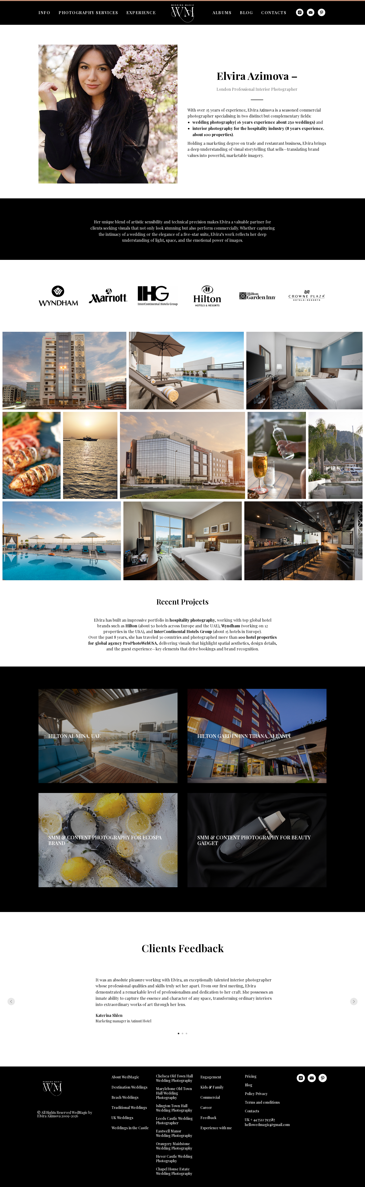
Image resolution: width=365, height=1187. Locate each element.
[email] (310, 12)
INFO (44, 12)
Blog (248, 1085)
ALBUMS (222, 12)
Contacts (252, 1111)
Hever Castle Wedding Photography (174, 1158)
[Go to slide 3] (186, 1033)
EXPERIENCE (141, 12)
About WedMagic (125, 1077)
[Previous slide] (11, 1001)
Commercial (210, 1097)
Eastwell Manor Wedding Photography (174, 1133)
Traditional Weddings (129, 1107)
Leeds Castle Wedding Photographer (174, 1120)
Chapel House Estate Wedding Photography (174, 1171)
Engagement (210, 1077)
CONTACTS (273, 12)
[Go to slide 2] (182, 1033)
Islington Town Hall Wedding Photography (174, 1108)
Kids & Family (212, 1087)
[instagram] (299, 12)
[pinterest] (321, 12)
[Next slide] (354, 1001)
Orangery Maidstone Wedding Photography (174, 1146)
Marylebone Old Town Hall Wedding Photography (174, 1093)
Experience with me (216, 1128)
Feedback (208, 1117)
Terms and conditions (262, 1102)
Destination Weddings (129, 1087)
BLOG (246, 12)
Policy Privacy (256, 1093)
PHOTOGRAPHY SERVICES (88, 12)
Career (206, 1107)
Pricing (250, 1076)
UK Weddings (122, 1117)
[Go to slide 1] (178, 1033)
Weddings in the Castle (130, 1128)
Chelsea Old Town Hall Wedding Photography (174, 1078)
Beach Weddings (125, 1097)
